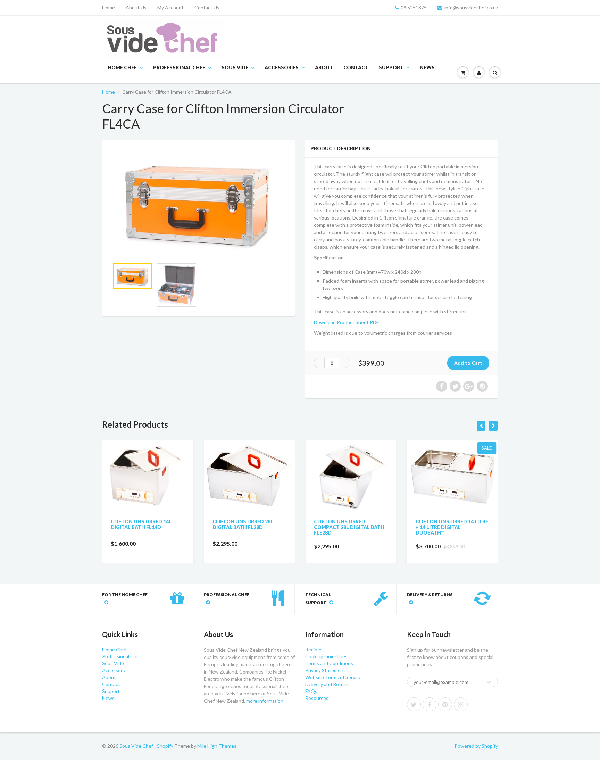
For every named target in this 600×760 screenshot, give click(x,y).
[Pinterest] (445, 704)
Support (391, 68)
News (427, 68)
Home (108, 7)
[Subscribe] (489, 682)
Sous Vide (235, 68)
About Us (136, 7)
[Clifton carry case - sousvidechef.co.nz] (198, 203)
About (324, 68)
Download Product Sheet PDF (346, 322)
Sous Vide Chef (136, 746)
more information (264, 701)
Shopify (165, 746)
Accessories (282, 68)
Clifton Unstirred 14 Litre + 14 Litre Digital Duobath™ (429, 527)
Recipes (314, 649)
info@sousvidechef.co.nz (471, 7)
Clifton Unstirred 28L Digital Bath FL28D (220, 524)
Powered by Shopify (476, 746)
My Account (170, 7)
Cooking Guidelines (326, 656)
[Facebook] (429, 704)
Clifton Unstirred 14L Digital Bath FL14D (118, 524)
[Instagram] (461, 704)
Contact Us (206, 7)
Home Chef (122, 68)
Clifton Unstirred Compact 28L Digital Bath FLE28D (326, 527)
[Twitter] (414, 704)
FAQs (311, 691)
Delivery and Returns (328, 684)
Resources (316, 698)
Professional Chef (179, 68)
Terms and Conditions (329, 663)
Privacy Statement (325, 670)
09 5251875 (414, 7)
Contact (355, 68)
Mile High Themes (216, 746)
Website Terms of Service (333, 677)
